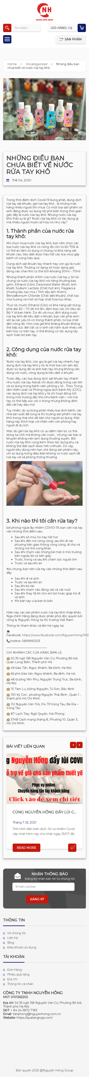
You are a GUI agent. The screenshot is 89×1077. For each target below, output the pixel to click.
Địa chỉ (12, 979)
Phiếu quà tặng (18, 974)
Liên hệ (12, 938)
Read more (26, 848)
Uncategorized (36, 64)
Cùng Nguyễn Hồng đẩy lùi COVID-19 (51, 812)
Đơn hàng (14, 970)
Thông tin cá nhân (20, 984)
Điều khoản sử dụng (21, 947)
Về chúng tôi (16, 933)
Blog (10, 942)
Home (12, 64)
